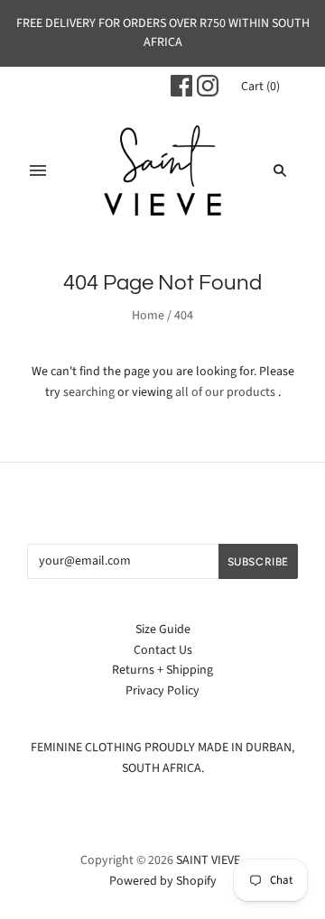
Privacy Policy (162, 691)
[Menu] (38, 170)
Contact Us (163, 650)
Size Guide (162, 629)
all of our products (225, 392)
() (260, 87)
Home (148, 316)
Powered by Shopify (163, 881)
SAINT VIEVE (208, 860)
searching (89, 392)
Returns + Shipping (162, 670)
